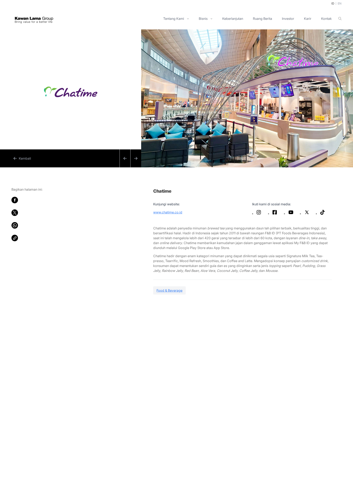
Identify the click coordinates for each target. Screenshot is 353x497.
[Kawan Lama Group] (33, 19)
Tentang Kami (173, 19)
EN (340, 3)
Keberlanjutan (232, 19)
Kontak (326, 19)
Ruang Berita (262, 19)
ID (332, 3)
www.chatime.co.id (167, 212)
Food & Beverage (169, 290)
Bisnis (203, 19)
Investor (288, 19)
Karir (307, 19)
